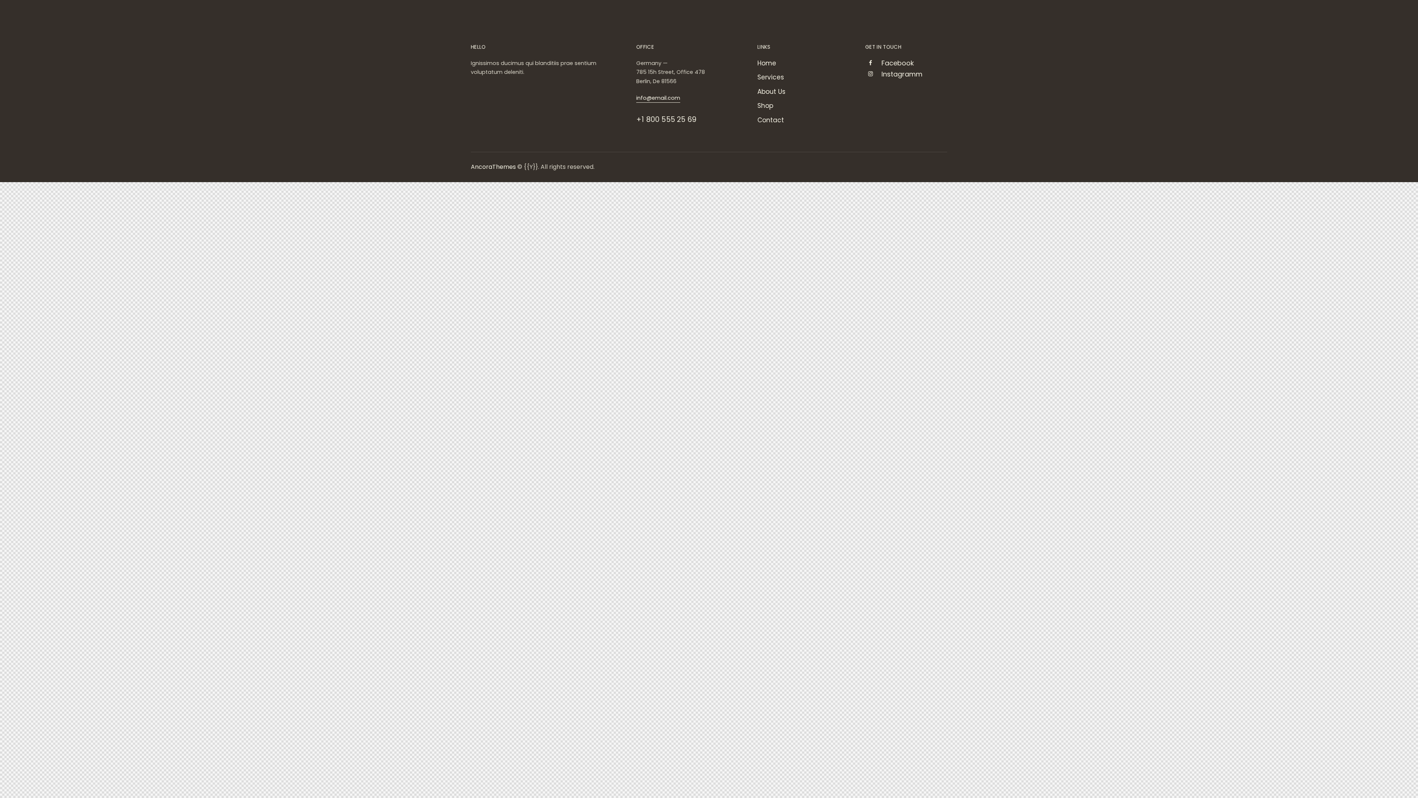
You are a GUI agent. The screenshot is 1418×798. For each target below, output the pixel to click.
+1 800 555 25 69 (666, 120)
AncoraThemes (493, 167)
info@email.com (658, 98)
